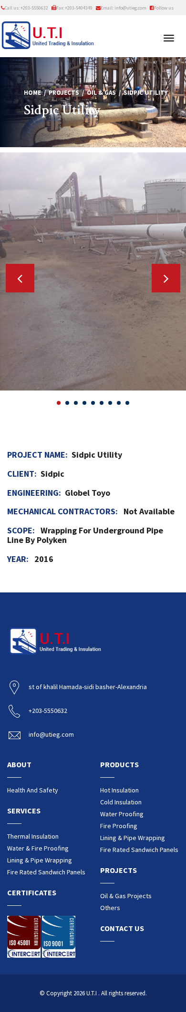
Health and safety (32, 790)
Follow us (164, 8)
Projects (64, 93)
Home (32, 93)
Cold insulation (121, 802)
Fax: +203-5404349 (74, 8)
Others (110, 907)
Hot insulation (119, 790)
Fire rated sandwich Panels (46, 872)
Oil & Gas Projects (126, 896)
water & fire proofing (38, 848)
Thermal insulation (33, 836)
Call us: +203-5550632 (26, 8)
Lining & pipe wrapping (39, 860)
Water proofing (122, 814)
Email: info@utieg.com (123, 8)
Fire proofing (118, 826)
